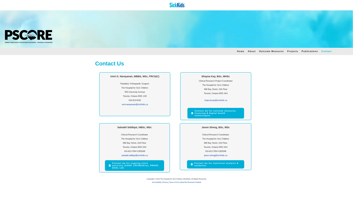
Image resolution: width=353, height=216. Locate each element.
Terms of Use (174, 182)
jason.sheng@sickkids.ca (215, 155)
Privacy (165, 182)
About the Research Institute (190, 182)
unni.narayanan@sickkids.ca (135, 104)
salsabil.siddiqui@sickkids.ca (134, 155)
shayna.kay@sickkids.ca (215, 100)
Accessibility (156, 182)
